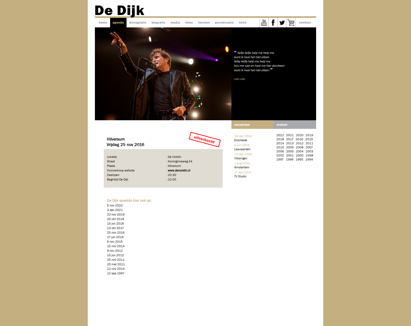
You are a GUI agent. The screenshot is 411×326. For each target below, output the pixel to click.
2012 (299, 143)
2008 (299, 147)
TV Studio (240, 177)
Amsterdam (242, 168)
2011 (309, 143)
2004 (299, 152)
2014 (280, 143)
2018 (280, 139)
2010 (280, 147)
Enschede (240, 140)
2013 (290, 143)
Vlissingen (240, 158)
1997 (280, 160)
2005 (290, 152)
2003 (309, 152)
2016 (299, 139)
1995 (299, 160)
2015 (309, 139)
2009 (290, 147)
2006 (280, 152)
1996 (290, 160)
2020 (299, 135)
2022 (280, 135)
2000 (299, 156)
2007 (309, 147)
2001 (290, 156)
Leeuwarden (242, 149)
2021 (290, 135)
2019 (309, 135)
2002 (280, 156)
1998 (309, 156)
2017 (290, 139)
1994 (309, 160)
